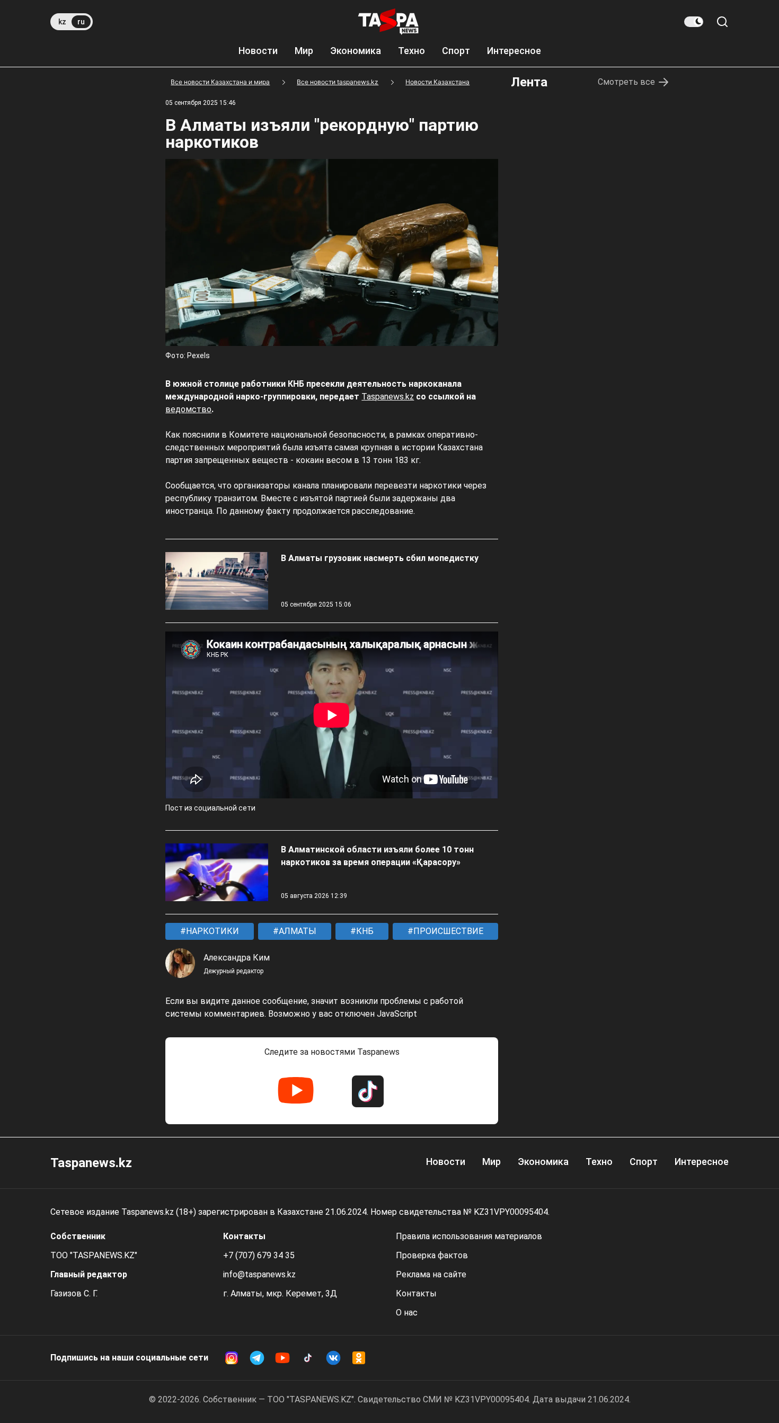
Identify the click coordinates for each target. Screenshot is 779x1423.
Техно (411, 50)
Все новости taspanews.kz (337, 82)
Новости (258, 50)
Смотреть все (626, 82)
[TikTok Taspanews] (368, 1091)
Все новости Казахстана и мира (220, 82)
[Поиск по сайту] (722, 21)
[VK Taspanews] (333, 1357)
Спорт (456, 50)
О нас (407, 1313)
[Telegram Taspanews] (257, 1357)
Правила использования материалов (469, 1236)
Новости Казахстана (437, 82)
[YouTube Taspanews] (295, 1091)
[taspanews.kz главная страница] (388, 21)
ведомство (188, 409)
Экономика (355, 50)
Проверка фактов (432, 1255)
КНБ (364, 931)
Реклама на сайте (431, 1274)
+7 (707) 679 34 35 (259, 1255)
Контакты (416, 1293)
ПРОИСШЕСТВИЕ (447, 931)
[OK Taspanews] (358, 1357)
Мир (304, 50)
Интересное (514, 50)
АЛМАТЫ (296, 931)
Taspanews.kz (387, 397)
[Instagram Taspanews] (231, 1357)
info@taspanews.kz (259, 1274)
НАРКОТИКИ (211, 931)
